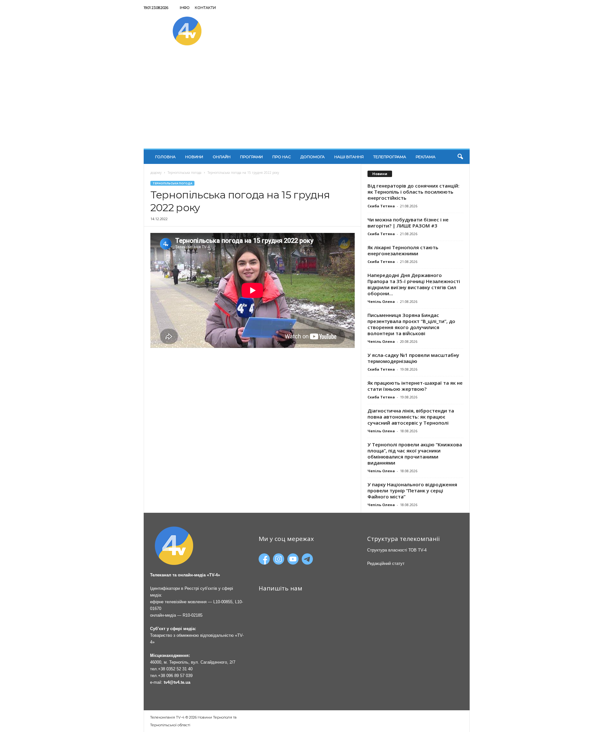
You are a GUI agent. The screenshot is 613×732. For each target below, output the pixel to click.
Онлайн (222, 156)
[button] (460, 157)
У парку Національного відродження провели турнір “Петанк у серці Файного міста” (412, 490)
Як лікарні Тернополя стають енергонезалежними (402, 250)
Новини (194, 156)
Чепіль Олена (381, 301)
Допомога (312, 156)
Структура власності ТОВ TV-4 (397, 550)
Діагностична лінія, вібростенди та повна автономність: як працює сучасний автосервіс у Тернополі (410, 416)
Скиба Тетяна (381, 206)
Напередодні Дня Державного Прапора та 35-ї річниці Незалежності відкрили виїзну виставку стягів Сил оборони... (413, 284)
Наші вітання (349, 156)
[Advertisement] (307, 100)
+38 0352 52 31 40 (175, 669)
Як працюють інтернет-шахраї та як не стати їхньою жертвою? (415, 386)
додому (156, 172)
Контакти (205, 7)
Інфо (185, 7)
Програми (251, 156)
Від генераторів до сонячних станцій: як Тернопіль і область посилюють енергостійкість (413, 191)
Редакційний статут (386, 563)
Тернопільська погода (184, 172)
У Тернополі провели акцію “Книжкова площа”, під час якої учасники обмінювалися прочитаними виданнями (414, 453)
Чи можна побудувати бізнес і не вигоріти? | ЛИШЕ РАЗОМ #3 (408, 222)
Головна (165, 156)
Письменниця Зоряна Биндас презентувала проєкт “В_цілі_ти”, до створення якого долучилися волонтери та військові (411, 324)
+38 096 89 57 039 (175, 675)
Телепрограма (389, 156)
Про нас (281, 156)
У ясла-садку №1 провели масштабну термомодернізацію (413, 358)
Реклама (425, 156)
